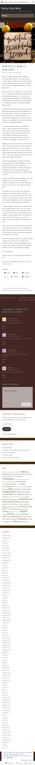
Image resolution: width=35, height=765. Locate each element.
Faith (10, 489)
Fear (15, 489)
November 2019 (6, 615)
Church (27, 479)
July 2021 (4, 565)
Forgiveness (8, 491)
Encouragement (7, 487)
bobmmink (19, 72)
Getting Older (7, 494)
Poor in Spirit (16, 290)
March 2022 (5, 545)
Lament (13, 507)
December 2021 (6, 553)
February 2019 (6, 637)
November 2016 (6, 705)
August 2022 (5, 540)
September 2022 (6, 538)
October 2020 (6, 588)
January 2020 (5, 610)
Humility (15, 502)
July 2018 (4, 655)
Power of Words (16, 511)
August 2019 (5, 622)
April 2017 (5, 692)
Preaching (5, 514)
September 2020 (6, 590)
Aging (24, 471)
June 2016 (5, 717)
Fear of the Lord (23, 489)
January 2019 (5, 640)
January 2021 (5, 580)
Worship (26, 522)
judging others (6, 507)
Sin (3, 519)
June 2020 (5, 598)
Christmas (8, 479)
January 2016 (5, 730)
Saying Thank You (27, 517)
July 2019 (4, 625)
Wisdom (16, 521)
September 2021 (6, 560)
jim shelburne (10, 318)
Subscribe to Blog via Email (13, 414)
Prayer (23, 511)
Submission (8, 519)
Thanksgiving (21, 519)
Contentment (5, 481)
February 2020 (6, 607)
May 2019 (4, 630)
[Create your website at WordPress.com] (17, 2)
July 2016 (4, 715)
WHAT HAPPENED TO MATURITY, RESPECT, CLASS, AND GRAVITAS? (27, 300)
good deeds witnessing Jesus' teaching (17, 496)
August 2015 (5, 742)
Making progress (17, 509)
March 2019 (5, 635)
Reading (10, 517)
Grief (31, 499)
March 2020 (5, 605)
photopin (4, 264)
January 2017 (5, 700)
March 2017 (5, 695)
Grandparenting (14, 499)
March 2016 (5, 725)
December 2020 (6, 583)
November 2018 (6, 645)
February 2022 (6, 548)
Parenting (10, 511)
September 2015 (6, 740)
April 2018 (5, 662)
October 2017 (6, 677)
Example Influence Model (19, 486)
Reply (3, 328)
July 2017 (4, 685)
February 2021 (6, 578)
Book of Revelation (15, 476)
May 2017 (4, 690)
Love (10, 509)
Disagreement (21, 482)
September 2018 (6, 650)
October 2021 (6, 558)
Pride (10, 514)
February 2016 (6, 727)
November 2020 (6, 585)
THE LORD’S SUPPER (7, 455)
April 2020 (5, 602)
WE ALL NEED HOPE (7, 447)
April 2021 (5, 573)
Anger (28, 472)
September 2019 (6, 620)
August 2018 (5, 652)
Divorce (18, 484)
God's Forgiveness (19, 494)
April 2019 (5, 632)
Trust (11, 522)
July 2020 (4, 595)
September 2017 (6, 680)
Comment (26, 404)
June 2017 (5, 687)
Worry (22, 522)
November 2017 (6, 675)
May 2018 (4, 660)
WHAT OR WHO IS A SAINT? (7, 298)
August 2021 (5, 563)
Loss (7, 509)
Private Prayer (18, 514)
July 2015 (4, 745)
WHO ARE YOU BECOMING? (9, 452)
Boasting (7, 476)
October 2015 (6, 737)
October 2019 (6, 617)
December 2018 (6, 642)
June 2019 (5, 627)
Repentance (17, 517)
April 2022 (5, 543)
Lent (16, 507)
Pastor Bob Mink (11, 8)
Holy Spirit (7, 501)
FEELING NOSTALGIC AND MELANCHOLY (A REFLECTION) (16, 450)
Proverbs (25, 514)
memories (25, 509)
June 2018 (5, 657)
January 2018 (5, 670)
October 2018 (6, 647)
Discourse (12, 484)
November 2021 (6, 555)
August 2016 (5, 712)
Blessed (10, 290)
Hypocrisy (5, 504)
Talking (14, 519)
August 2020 (5, 593)
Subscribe (6, 429)
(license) (9, 264)
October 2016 (6, 707)
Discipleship (5, 484)
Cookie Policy (9, 757)
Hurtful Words (24, 502)
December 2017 (6, 672)
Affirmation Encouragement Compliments (11, 472)
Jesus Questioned (25, 504)
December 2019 (6, 612)
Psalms (4, 517)
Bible (20, 474)
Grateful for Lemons (24, 261)
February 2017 (6, 697)
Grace (8, 499)
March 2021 (5, 575)
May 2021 (4, 570)
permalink (29, 290)
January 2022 (5, 550)
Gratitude (23, 499)
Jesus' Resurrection (13, 504)
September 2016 (6, 710)
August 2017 (5, 682)
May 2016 (4, 720)
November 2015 (6, 735)
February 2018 (6, 667)
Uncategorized (18, 288)
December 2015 (6, 732)
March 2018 (5, 665)
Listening (22, 506)
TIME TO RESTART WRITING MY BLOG (11, 457)
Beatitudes (5, 290)
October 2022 (6, 535)
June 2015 (5, 747)
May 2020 (4, 600)
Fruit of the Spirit (22, 492)
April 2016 (5, 722)
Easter (22, 484)
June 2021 (5, 568)
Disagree (14, 481)
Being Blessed (14, 474)
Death (10, 482)
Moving (5, 511)
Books (22, 476)
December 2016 (6, 702)
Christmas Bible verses (20, 479)
